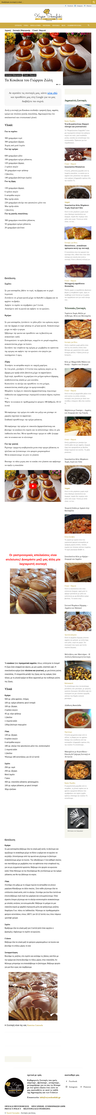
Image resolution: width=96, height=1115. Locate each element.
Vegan (67, 202)
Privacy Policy (13, 1109)
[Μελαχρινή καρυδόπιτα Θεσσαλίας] (78, 271)
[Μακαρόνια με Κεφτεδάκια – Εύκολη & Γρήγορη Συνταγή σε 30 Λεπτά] (78, 770)
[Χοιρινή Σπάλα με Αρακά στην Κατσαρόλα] (78, 524)
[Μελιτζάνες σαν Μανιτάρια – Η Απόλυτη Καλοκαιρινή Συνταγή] (78, 670)
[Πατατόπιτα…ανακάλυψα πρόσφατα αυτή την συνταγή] (78, 233)
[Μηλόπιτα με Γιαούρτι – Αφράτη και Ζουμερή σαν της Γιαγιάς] (78, 426)
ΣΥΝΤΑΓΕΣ (18, 25)
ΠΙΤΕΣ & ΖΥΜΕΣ (35, 25)
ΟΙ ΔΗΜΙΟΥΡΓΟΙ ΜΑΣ (74, 25)
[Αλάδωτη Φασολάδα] (78, 719)
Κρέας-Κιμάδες (70, 121)
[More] (61, 1041)
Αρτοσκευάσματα (70, 635)
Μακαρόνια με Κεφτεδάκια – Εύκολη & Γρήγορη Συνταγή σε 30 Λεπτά (77, 754)
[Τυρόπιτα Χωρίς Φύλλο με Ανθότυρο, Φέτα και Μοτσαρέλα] (78, 329)
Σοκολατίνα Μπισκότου (75, 167)
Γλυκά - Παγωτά (29, 75)
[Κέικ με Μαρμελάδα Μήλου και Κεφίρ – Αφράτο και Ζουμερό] (78, 377)
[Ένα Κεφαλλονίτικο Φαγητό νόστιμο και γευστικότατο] (78, 111)
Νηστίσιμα (68, 732)
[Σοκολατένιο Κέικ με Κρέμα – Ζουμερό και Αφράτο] (78, 572)
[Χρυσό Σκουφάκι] (48, 15)
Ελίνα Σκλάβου (70, 537)
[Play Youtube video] (33, 486)
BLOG (63, 25)
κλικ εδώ (52, 92)
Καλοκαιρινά (69, 683)
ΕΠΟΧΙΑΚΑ (56, 25)
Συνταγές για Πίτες (71, 242)
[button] (88, 25)
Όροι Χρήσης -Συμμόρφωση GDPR (48, 1106)
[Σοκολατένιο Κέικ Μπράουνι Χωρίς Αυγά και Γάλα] (78, 192)
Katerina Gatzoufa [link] (35, 1025)
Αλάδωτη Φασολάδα (73, 705)
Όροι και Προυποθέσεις (17, 1106)
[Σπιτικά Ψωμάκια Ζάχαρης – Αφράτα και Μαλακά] (78, 621)
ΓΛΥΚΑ (26, 25)
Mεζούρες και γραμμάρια (36, 1109)
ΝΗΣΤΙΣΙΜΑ (46, 25)
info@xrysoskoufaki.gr (50, 1097)
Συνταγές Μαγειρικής (13, 75)
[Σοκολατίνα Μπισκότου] (78, 154)
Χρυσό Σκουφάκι (13, 1113)
